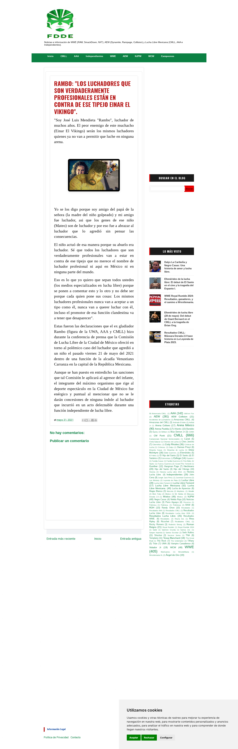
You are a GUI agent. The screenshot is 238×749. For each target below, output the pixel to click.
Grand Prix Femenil (183, 464)
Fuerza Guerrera (165, 464)
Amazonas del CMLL (159, 422)
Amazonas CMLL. (182, 420)
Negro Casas (160, 499)
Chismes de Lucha (171, 442)
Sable (155, 530)
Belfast (164, 432)
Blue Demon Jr (177, 432)
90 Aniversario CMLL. (158, 413)
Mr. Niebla (179, 494)
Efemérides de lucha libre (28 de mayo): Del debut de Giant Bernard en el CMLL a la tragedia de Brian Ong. (178, 319)
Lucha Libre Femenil (183, 483)
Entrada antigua (130, 539)
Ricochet (165, 521)
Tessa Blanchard (171, 538)
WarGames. (165, 552)
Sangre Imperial (155, 533)
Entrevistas (165, 458)
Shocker (158, 535)
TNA (188, 535)
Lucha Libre (187, 480)
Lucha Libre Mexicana (167, 485)
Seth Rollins (188, 532)
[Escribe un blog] (86, 420)
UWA (164, 543)
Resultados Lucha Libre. (162, 516)
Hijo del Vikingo (181, 469)
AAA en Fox (189, 413)
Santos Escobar (172, 533)
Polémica (152, 505)
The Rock (161, 541)
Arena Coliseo (162, 425)
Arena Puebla (162, 428)
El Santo (184, 455)
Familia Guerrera (173, 461)
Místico (166, 496)
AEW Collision (179, 416)
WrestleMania (183, 552)
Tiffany (190, 541)
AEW (125, 56)
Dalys (171, 447)
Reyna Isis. (179, 519)
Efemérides (185, 453)
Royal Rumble (168, 527)
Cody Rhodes (172, 444)
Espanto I (190, 458)
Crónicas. (161, 447)
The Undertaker (177, 541)
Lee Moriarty (154, 480)
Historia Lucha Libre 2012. (171, 472)
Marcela (170, 491)
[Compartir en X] (89, 420)
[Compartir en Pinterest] (95, 420)
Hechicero (189, 466)
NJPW (138, 56)
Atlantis (177, 429)
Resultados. (165, 519)
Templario (153, 538)
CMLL (64, 56)
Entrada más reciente (60, 539)
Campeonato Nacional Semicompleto (164, 439)
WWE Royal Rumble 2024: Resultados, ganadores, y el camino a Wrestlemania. (179, 299)
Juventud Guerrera (183, 478)
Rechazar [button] (149, 737)
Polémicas (177, 505)
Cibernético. (157, 444)
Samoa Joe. (185, 530)
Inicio (50, 56)
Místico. (180, 497)
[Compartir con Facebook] (92, 420)
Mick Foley (156, 494)
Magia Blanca (155, 491)
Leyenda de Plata (170, 480)
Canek (187, 439)
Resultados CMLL (173, 511)
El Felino (152, 456)
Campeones (167, 56)
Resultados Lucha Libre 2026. (178, 513)
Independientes (94, 56)
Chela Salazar (154, 442)
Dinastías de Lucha (175, 450)
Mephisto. (181, 491)
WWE (113, 56)
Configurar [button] (166, 737)
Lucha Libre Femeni (162, 483)
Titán (155, 543)
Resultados (185, 508)
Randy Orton (168, 508)
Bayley (155, 432)
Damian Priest (184, 447)
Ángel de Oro (172, 555)
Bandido (190, 429)
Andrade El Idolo (179, 422)
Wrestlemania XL (156, 555)
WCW (151, 56)
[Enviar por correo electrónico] (83, 420)
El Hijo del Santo (168, 455)
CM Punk (159, 435)
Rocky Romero (156, 524)
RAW (187, 505)
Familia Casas (157, 461)
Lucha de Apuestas (181, 488)
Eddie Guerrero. (170, 453)
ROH (151, 507)
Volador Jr (155, 547)
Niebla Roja (175, 499)
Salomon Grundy (169, 530)
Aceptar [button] (133, 737)
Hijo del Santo (162, 469)
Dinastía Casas (155, 450)
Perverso (187, 502)
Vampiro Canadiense (181, 543)
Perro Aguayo (172, 502)
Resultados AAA (155, 511)
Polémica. (164, 505)
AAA (76, 56)
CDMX (191, 432)
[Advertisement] (169, 117)
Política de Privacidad (56, 737)
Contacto (76, 737)
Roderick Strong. (175, 524)
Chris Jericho (188, 442)
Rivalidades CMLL (182, 522)
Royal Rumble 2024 (186, 527)
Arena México (185, 425)
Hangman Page (171, 466)
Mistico (168, 494)
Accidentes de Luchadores (159, 420)
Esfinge (177, 458)
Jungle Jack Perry (165, 478)
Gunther (153, 466)
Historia (152, 472)
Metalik (191, 491)
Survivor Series (174, 535)
